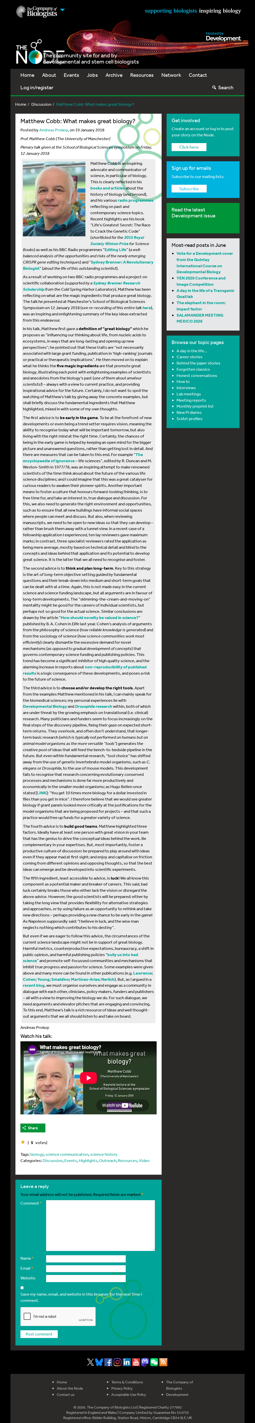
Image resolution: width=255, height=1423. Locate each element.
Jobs (92, 75)
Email (26, 1268)
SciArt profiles (189, 418)
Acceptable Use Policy (128, 1394)
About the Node (70, 1388)
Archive (114, 75)
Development (177, 1394)
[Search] (214, 87)
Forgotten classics (193, 369)
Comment (31, 1203)
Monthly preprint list (195, 406)
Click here (189, 147)
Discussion (41, 104)
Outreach (107, 1160)
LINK (41, 792)
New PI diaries (189, 412)
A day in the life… (192, 350)
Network (171, 75)
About (49, 75)
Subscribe (189, 188)
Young (43, 979)
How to (183, 381)
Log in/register (37, 87)
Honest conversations (197, 375)
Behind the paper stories (198, 362)
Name (27, 1258)
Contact (198, 75)
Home (27, 75)
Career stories (189, 356)
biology (37, 1154)
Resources (142, 75)
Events (71, 75)
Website (27, 1277)
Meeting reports (191, 400)
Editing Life (115, 249)
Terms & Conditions (127, 1382)
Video (144, 1160)
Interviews (186, 387)
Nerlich (108, 979)
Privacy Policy (122, 1388)
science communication (67, 1154)
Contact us (65, 1394)
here (146, 307)
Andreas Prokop (53, 129)
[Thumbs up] (22, 1142)
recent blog (34, 985)
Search (225, 87)
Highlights (88, 1160)
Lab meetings (189, 393)
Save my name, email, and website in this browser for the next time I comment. (81, 1297)
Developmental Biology (45, 706)
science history (104, 1154)
